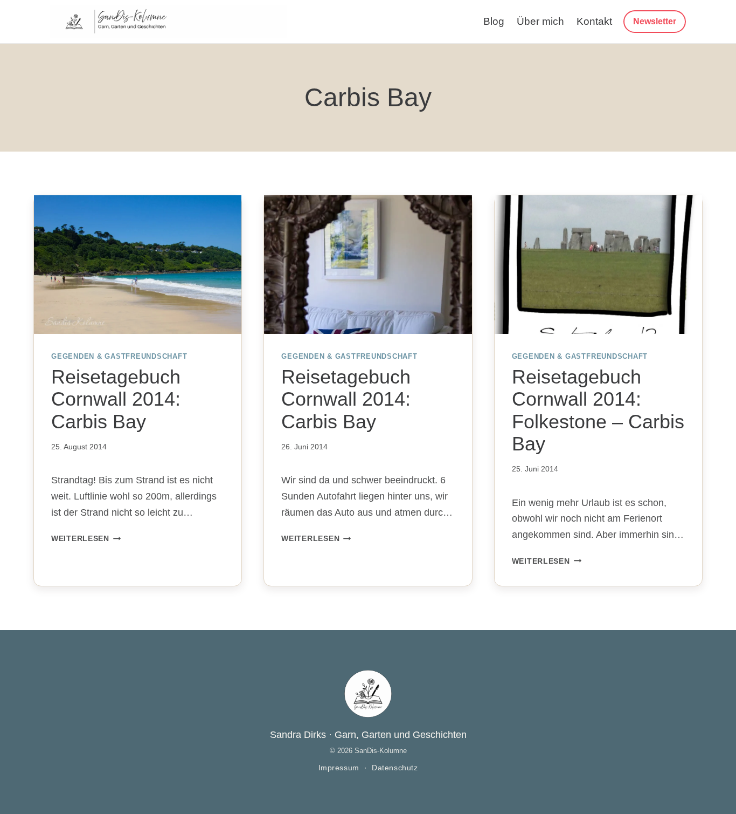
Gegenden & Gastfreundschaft (119, 356)
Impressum (338, 768)
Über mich (540, 21)
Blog (493, 21)
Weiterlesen (86, 538)
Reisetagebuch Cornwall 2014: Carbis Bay (115, 399)
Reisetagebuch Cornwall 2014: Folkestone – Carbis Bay (598, 410)
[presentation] (137, 264)
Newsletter (654, 21)
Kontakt (594, 21)
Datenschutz (395, 768)
